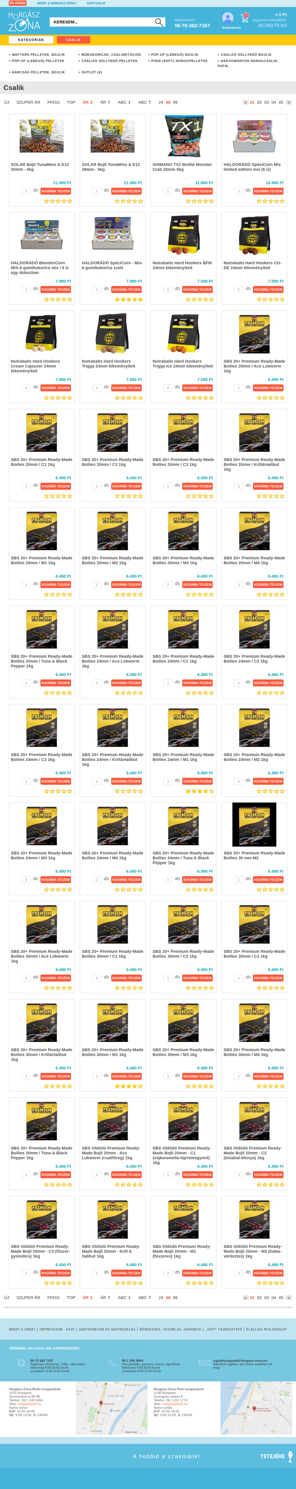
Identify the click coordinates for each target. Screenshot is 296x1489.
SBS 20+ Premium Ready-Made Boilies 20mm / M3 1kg (183, 560)
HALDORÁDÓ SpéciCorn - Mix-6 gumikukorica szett (112, 265)
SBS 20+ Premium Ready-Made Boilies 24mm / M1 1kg (183, 757)
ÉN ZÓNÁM (18, 3)
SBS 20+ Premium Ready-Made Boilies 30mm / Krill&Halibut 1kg (41, 1054)
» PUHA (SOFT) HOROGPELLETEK (178, 61)
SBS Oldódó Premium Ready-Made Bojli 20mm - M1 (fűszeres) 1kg (182, 1251)
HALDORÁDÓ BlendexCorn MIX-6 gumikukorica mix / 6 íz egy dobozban (40, 268)
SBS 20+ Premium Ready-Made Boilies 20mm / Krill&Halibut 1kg (254, 464)
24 (161, 102)
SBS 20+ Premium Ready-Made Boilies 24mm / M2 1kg (254, 757)
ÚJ (6, 102)
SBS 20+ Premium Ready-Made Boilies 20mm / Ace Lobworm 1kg (254, 366)
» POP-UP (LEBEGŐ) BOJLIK (173, 54)
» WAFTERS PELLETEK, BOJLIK (37, 54)
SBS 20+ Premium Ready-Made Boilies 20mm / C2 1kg (112, 462)
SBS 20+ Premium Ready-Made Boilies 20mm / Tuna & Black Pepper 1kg (41, 661)
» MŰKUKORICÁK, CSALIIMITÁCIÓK (109, 54)
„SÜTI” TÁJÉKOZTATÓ (223, 1329)
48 (168, 102)
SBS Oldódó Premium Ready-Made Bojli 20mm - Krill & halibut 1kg (111, 1251)
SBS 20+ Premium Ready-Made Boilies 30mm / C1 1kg (112, 954)
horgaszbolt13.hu (175, 1404)
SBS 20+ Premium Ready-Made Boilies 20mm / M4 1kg (254, 560)
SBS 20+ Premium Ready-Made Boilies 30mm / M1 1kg (112, 1052)
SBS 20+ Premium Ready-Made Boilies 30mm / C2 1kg (183, 954)
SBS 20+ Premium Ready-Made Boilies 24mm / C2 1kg (254, 659)
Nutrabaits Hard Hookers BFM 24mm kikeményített (182, 265)
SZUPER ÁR (28, 102)
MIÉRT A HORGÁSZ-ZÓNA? (57, 3)
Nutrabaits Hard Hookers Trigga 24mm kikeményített (108, 363)
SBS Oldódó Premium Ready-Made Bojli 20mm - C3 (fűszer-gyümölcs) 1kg (40, 1251)
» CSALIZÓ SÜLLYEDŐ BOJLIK (245, 54)
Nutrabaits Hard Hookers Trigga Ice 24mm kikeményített (183, 363)
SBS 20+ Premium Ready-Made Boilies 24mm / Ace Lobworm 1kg (112, 661)
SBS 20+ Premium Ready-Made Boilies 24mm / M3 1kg (41, 855)
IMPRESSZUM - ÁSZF (57, 1329)
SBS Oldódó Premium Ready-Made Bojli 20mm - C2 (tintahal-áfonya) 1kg (253, 1153)
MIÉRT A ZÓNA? (22, 1329)
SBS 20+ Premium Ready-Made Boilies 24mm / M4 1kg (112, 855)
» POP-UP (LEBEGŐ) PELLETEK (37, 61)
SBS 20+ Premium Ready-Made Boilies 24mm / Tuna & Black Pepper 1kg (183, 858)
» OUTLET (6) (90, 72)
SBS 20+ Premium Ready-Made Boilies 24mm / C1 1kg (183, 659)
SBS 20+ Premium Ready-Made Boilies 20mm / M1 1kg (41, 560)
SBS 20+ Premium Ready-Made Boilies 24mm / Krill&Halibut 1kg (112, 759)
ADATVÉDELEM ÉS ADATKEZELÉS (107, 1329)
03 (266, 102)
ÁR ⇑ (105, 102)
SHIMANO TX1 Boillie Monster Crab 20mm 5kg (182, 167)
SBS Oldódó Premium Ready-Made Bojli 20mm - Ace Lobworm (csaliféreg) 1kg (111, 1153)
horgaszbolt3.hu (29, 1404)
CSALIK (73, 40)
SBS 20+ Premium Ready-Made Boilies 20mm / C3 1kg (183, 462)
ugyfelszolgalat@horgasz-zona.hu (240, 1360)
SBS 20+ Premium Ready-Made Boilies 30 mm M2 (254, 855)
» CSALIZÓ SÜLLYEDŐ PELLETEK (108, 61)
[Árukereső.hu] (20, 1463)
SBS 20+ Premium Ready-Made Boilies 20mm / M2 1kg (112, 560)
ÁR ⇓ (88, 102)
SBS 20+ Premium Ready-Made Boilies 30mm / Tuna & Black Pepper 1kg (41, 1153)
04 (273, 102)
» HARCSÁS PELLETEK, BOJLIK (37, 72)
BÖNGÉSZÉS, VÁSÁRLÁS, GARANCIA (170, 1329)
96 (175, 102)
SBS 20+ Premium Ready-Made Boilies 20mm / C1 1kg (41, 462)
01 (252, 102)
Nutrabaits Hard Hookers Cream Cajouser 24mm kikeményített (35, 366)
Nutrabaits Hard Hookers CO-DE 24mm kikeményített (252, 265)
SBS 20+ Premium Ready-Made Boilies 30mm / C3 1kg (254, 954)
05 (281, 102)
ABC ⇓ (124, 102)
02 (259, 102)
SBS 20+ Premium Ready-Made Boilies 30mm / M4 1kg (254, 1052)
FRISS (53, 102)
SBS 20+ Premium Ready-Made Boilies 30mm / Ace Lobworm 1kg (41, 956)
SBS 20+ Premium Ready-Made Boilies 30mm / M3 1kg (183, 1052)
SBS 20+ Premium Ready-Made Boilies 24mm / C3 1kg (41, 757)
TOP (71, 102)
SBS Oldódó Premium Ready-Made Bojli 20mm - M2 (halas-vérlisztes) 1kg (253, 1251)
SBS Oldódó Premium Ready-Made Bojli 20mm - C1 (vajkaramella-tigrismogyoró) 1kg (182, 1155)
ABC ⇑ (144, 102)
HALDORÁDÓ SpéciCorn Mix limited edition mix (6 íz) (252, 167)
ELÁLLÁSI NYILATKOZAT (266, 1329)
